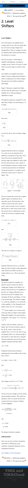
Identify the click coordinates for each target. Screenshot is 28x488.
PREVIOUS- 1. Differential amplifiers (14, 13)
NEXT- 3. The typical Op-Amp (15, 16)
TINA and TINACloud (14, 473)
